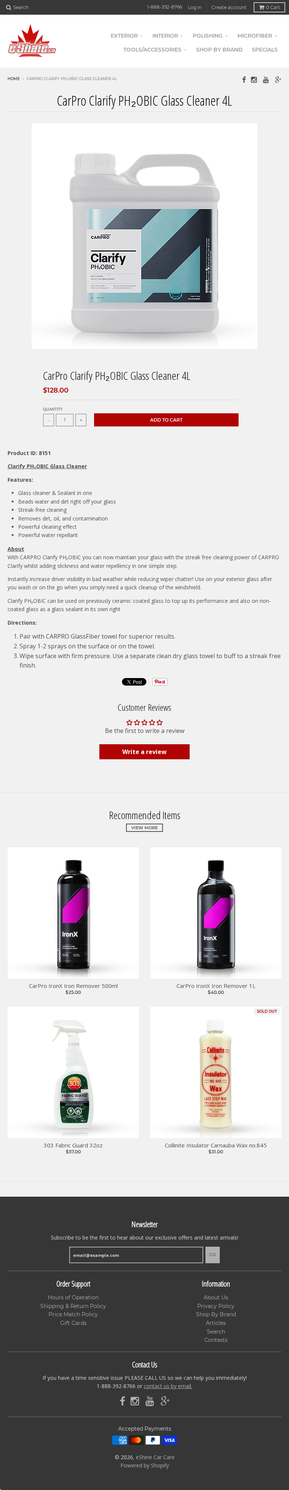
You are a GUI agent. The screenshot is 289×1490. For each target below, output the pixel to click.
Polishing (208, 35)
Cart (273, 7)
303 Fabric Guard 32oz (73, 1145)
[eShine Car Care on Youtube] (266, 79)
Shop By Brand (216, 1314)
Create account (228, 7)
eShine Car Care (155, 1457)
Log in (195, 7)
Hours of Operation (73, 1297)
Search (216, 1331)
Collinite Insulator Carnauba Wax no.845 (216, 1145)
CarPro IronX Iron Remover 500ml (73, 985)
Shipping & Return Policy (73, 1306)
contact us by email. (168, 1386)
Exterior (124, 35)
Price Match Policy (73, 1314)
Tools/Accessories (152, 49)
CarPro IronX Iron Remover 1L (216, 985)
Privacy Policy (215, 1306)
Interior (165, 35)
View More (144, 827)
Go (212, 1254)
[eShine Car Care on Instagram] (254, 79)
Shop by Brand (219, 49)
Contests (216, 1340)
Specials (265, 49)
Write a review (144, 752)
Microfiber (254, 35)
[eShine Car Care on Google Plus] (278, 79)
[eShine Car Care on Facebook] (244, 79)
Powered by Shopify (144, 1465)
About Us (216, 1297)
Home (14, 78)
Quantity (53, 409)
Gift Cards (73, 1323)
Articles (216, 1323)
